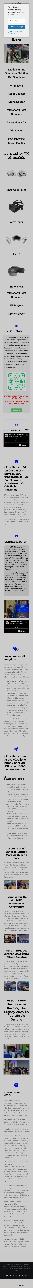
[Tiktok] (7, 1275)
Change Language (16, 27)
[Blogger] (16, 1275)
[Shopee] (26, 1275)
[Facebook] (10, 1275)
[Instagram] (22, 1275)
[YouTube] (13, 1275)
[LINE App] (19, 1275)
